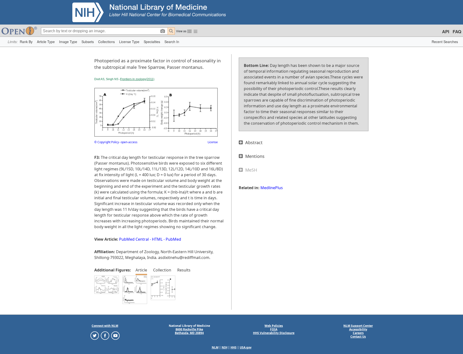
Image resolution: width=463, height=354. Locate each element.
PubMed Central (134, 239)
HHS (234, 347)
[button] (26, 42)
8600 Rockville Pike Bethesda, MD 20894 (189, 331)
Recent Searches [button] (445, 41)
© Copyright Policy (106, 142)
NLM (215, 347)
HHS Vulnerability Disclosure (273, 333)
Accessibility (358, 329)
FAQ (457, 31)
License (213, 142)
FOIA (273, 329)
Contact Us (358, 337)
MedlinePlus (271, 187)
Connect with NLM (105, 326)
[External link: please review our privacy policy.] (94, 335)
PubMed (173, 239)
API (445, 31)
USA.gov (246, 347)
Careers (358, 333)
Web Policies (274, 326)
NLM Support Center (358, 326)
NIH (224, 347)
